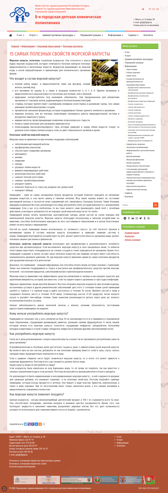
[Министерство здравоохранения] (105, 480)
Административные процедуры (139, 59)
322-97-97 (29, 440)
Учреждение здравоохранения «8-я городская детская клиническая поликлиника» (53, 488)
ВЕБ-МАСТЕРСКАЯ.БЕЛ (149, 488)
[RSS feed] (148, 218)
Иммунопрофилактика (135, 159)
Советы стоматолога (135, 104)
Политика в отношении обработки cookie (27, 463)
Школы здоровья (133, 163)
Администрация (132, 233)
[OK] (40, 424)
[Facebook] (32, 424)
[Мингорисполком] (76, 480)
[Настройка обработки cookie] (4, 488)
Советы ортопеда (134, 113)
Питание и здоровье (135, 119)
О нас (127, 52)
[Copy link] (43, 424)
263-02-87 (33, 445)
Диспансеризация (133, 156)
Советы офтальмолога (136, 107)
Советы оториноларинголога (138, 116)
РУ (150, 9)
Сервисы (128, 193)
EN (157, 9)
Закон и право (131, 69)
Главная (15, 46)
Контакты (129, 196)
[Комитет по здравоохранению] (130, 480)
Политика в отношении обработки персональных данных (35, 460)
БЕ (153, 9)
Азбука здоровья (133, 72)
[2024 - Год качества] (48, 480)
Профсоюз (129, 236)
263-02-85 (28, 451)
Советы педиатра (134, 110)
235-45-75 (43, 448)
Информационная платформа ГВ (140, 141)
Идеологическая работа (136, 186)
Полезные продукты (73, 46)
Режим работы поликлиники (146, 25)
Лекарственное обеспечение (138, 166)
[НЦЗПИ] (25, 480)
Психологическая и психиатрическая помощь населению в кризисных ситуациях (140, 180)
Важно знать (131, 76)
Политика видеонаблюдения (22, 466)
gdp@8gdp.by (146, 22)
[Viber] (29, 424)
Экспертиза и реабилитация (137, 147)
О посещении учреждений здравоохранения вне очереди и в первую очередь (140, 172)
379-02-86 (30, 443)
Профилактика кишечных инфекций (141, 101)
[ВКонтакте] (36, 424)
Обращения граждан (134, 62)
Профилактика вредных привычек (141, 93)
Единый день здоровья (135, 144)
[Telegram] (25, 424)
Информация (28, 46)
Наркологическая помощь (136, 189)
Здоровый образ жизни (48, 46)
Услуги (128, 55)
